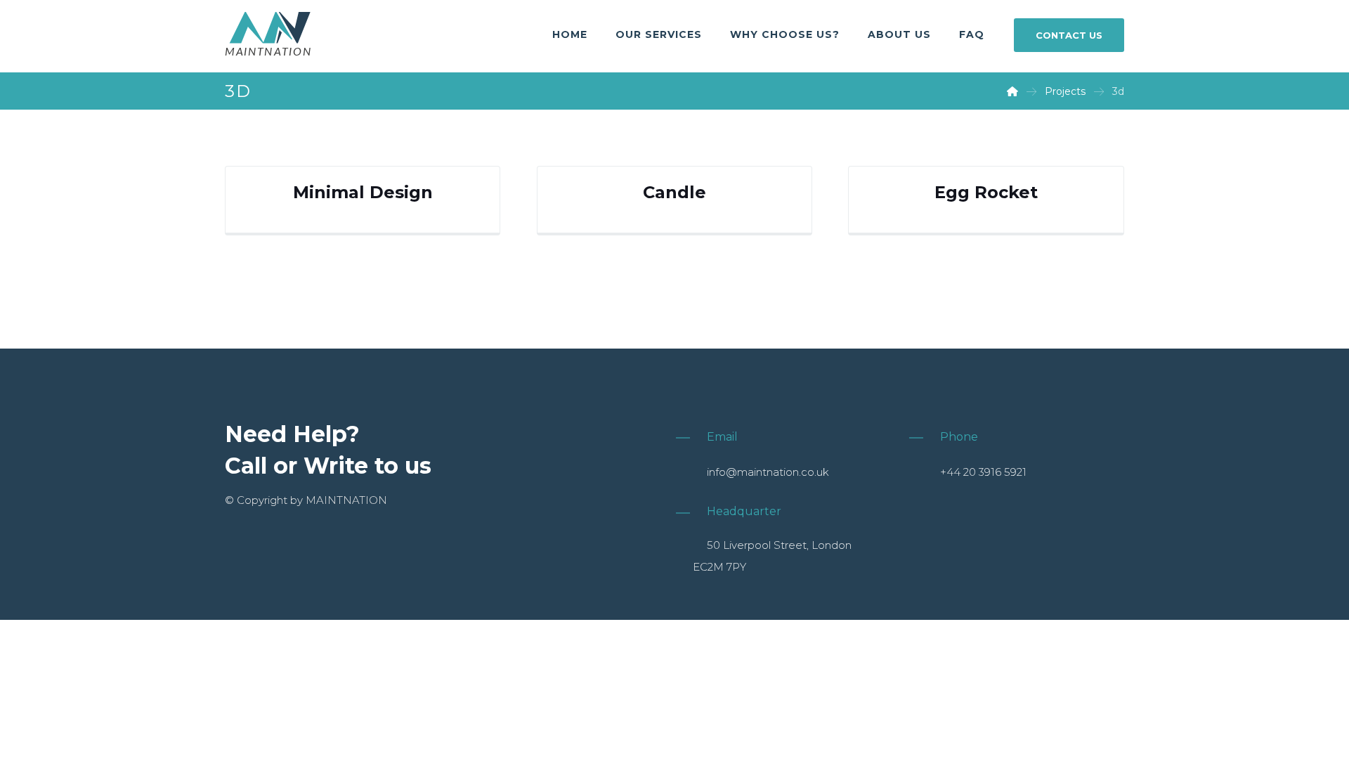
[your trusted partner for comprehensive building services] (268, 35)
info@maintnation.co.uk (768, 472)
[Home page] (1012, 91)
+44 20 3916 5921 (983, 472)
